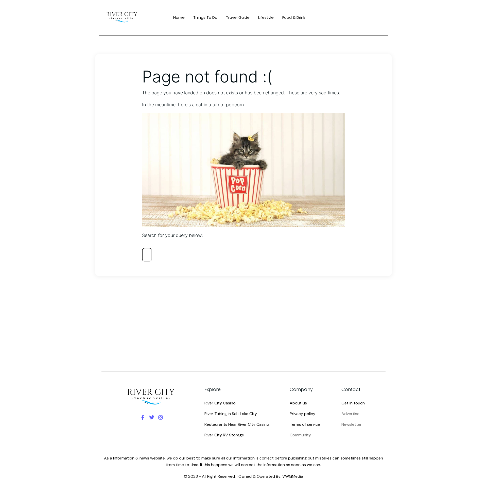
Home (179, 17)
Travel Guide (238, 17)
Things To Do (205, 17)
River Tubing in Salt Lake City (230, 413)
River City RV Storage (224, 435)
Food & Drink (293, 17)
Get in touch (353, 403)
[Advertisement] (243, 319)
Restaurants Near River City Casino (236, 424)
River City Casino (220, 403)
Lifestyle (266, 17)
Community (300, 435)
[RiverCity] (122, 17)
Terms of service (305, 424)
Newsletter (351, 424)
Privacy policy (302, 413)
